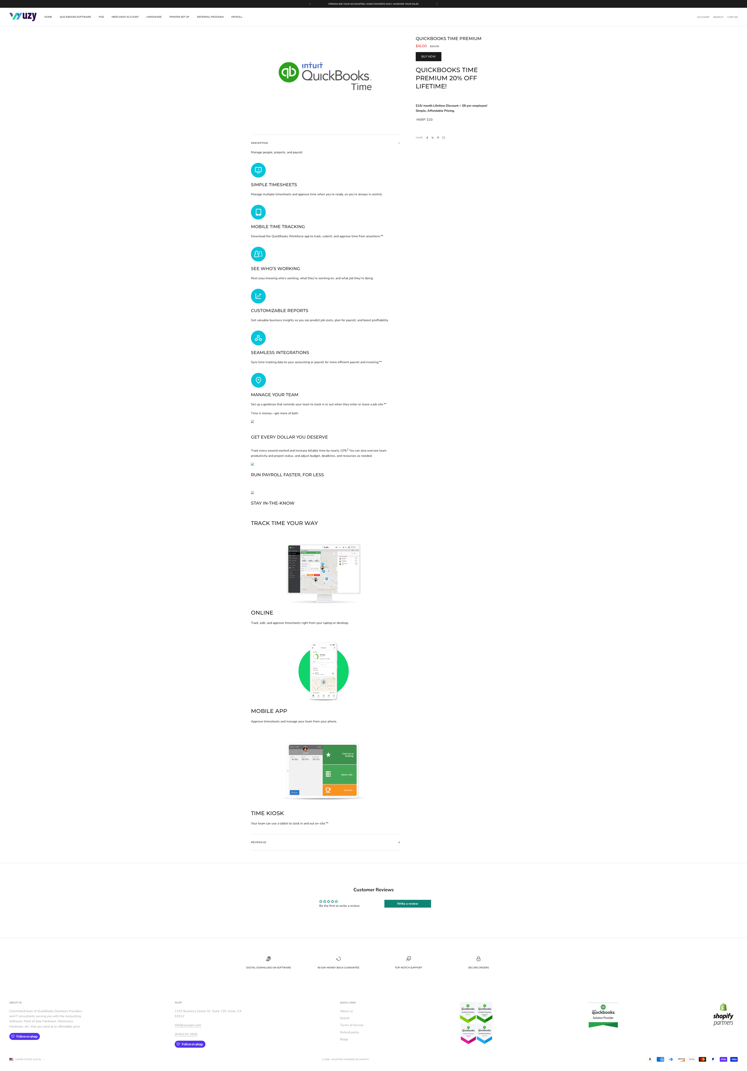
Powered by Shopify (356, 1059)
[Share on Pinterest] (438, 137)
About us (346, 1011)
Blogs (344, 1039)
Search (345, 1018)
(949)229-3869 (186, 1034)
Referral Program (210, 16)
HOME (48, 16)
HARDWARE (154, 16)
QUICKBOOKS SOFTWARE (75, 16)
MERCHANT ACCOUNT (125, 16)
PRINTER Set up (179, 16)
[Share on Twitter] (432, 137)
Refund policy (349, 1032)
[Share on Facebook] (427, 137)
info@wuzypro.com (188, 1025)
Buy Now (428, 57)
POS (101, 16)
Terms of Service (352, 1025)
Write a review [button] (407, 904)
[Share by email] (443, 137)
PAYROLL (236, 16)
